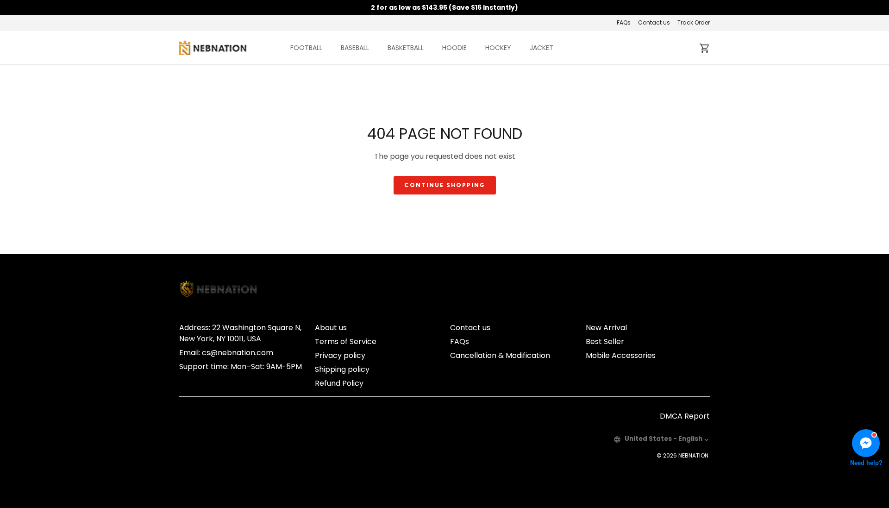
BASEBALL (355, 47)
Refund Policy (339, 383)
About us (331, 327)
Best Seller (605, 341)
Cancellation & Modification (500, 355)
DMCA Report (685, 416)
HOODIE (454, 47)
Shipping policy (342, 369)
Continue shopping (444, 185)
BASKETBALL (406, 47)
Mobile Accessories (621, 355)
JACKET (541, 47)
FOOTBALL (306, 47)
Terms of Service (345, 341)
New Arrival (606, 327)
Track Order (693, 22)
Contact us (654, 22)
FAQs (624, 22)
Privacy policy (340, 355)
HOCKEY (498, 47)
